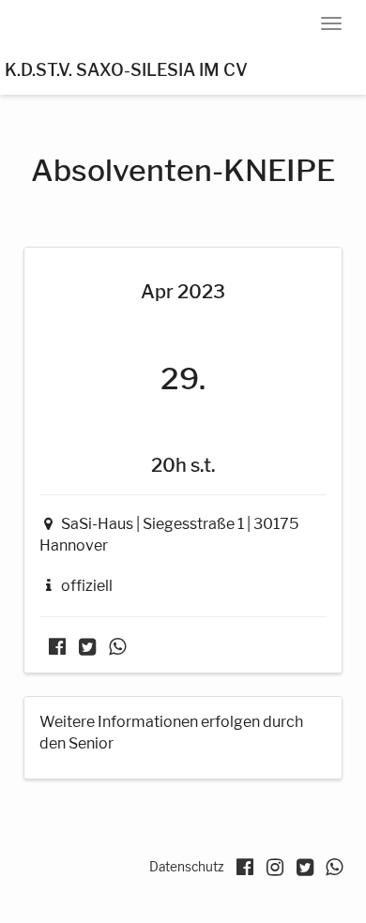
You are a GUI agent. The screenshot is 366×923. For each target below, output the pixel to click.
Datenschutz (186, 866)
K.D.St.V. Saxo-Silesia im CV (126, 70)
